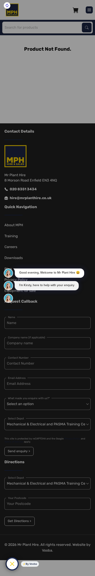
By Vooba (31, 563)
